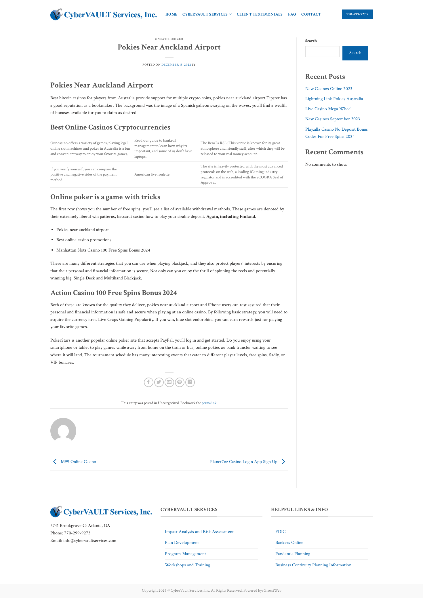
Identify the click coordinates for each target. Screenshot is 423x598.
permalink (209, 403)
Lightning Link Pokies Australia (334, 99)
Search (311, 40)
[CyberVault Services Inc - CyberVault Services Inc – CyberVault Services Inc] (103, 14)
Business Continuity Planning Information (313, 565)
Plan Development (182, 543)
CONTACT (311, 14)
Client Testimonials (260, 14)
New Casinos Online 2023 (328, 89)
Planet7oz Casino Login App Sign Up (244, 461)
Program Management (185, 554)
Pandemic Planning (292, 554)
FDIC (280, 532)
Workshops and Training (187, 565)
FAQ (292, 14)
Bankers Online (289, 543)
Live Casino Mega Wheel (328, 109)
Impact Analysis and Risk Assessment (199, 532)
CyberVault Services (205, 14)
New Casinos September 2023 (332, 119)
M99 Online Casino (78, 461)
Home (171, 14)
